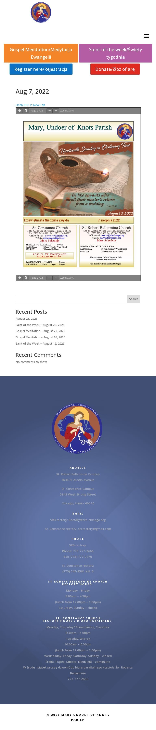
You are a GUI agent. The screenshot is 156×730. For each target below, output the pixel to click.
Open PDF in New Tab (30, 105)
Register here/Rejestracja (41, 69)
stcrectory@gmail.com (94, 529)
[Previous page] (20, 110)
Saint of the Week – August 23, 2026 (40, 325)
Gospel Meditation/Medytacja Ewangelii (41, 53)
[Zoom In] (56, 110)
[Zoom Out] (50, 110)
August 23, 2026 (26, 318)
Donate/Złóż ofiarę (115, 69)
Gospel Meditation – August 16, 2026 (40, 337)
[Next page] (26, 110)
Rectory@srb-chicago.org (87, 520)
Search (133, 299)
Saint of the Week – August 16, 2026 (40, 343)
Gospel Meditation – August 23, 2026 (40, 331)
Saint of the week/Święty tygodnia (115, 53)
